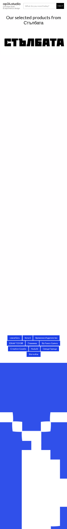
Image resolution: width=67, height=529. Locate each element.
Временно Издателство (46, 338)
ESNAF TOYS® (16, 343)
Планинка (32, 343)
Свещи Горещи (50, 349)
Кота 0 (28, 338)
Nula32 (34, 349)
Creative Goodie (18, 349)
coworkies (15, 338)
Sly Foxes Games (50, 343)
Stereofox (33, 354)
